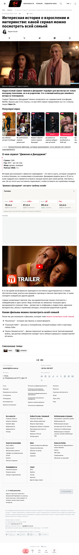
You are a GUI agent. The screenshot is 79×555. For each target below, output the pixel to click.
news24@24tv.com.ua (10, 368)
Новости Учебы (60, 443)
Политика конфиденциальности (37, 386)
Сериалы (39, 3)
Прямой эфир (10, 424)
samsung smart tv (43, 534)
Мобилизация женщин (61, 424)
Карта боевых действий (37, 421)
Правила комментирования (36, 402)
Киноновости (28, 3)
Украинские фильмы (36, 448)
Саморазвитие (58, 455)
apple (21, 534)
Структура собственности (60, 392)
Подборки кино (51, 3)
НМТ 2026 (57, 453)
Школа (56, 450)
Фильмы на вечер (35, 450)
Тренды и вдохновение (13, 475)
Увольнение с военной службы (64, 418)
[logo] (15, 3)
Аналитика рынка (11, 469)
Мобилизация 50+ (59, 421)
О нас (4, 386)
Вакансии (56, 389)
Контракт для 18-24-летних (62, 426)
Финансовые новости (13, 450)
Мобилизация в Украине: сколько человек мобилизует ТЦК (63, 434)
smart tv (32, 534)
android (10, 534)
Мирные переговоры (36, 424)
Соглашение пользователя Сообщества (36, 398)
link (41, 376)
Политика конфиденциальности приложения (37, 394)
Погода (8, 432)
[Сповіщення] (75, 3)
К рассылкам (66, 491)
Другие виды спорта (36, 480)
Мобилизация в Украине (63, 416)
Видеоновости (10, 426)
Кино (3, 10)
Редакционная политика (10, 392)
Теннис (32, 475)
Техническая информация (35, 405)
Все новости (10, 416)
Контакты (56, 386)
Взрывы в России (35, 434)
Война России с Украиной (39, 416)
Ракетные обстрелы (36, 418)
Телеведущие (7, 398)
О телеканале (7, 395)
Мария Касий (12, 31)
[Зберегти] (70, 38)
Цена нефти (10, 445)
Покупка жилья (11, 472)
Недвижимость (11, 467)
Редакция (5, 389)
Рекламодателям (8, 401)
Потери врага (34, 436)
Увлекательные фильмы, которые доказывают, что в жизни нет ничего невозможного (36, 148)
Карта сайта (56, 398)
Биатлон (32, 477)
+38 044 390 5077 (47, 368)
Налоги (8, 458)
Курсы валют (10, 448)
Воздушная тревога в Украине (39, 426)
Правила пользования (9, 405)
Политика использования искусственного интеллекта (36, 389)
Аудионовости (10, 429)
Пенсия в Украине (11, 460)
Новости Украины (11, 421)
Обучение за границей (61, 458)
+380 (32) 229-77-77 (16, 524)
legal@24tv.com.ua (27, 526)
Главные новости (11, 418)
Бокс (31, 469)
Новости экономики (13, 443)
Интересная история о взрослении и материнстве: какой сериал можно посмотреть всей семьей (43, 10)
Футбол (32, 472)
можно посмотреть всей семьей (60, 316)
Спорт (32, 467)
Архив (55, 395)
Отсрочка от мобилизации (62, 429)
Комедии (33, 453)
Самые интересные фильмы (39, 445)
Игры (54, 401)
